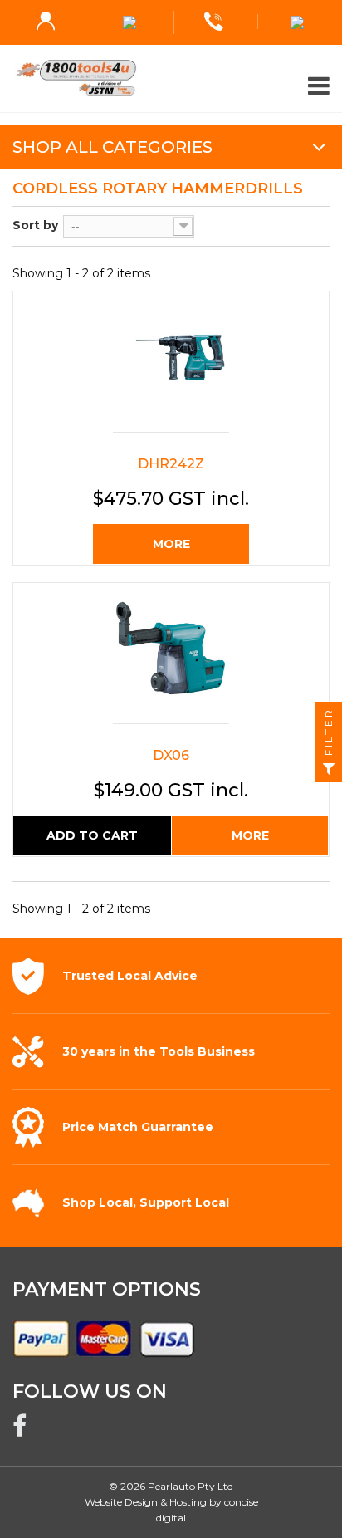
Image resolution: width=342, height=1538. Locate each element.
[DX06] (171, 657)
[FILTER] (328, 769)
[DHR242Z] (171, 366)
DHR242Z (171, 464)
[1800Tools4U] (171, 78)
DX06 (171, 755)
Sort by (35, 225)
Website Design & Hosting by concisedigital (171, 1510)
